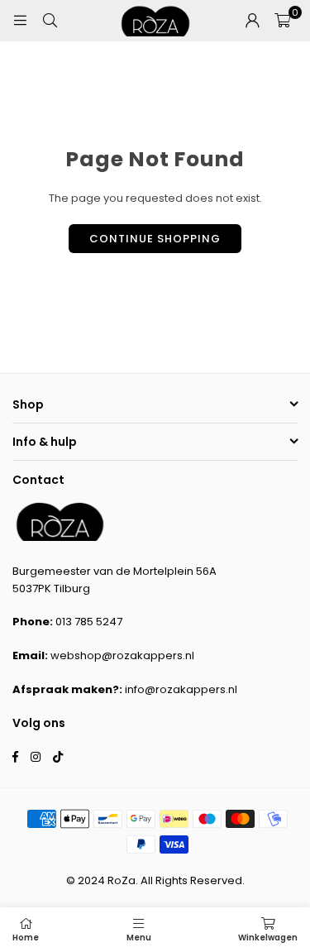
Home (25, 937)
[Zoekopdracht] (49, 20)
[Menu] (20, 20)
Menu (138, 937)
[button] (282, 21)
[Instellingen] (252, 21)
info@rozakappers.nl (181, 689)
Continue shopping (155, 238)
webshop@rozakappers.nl (122, 655)
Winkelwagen (268, 937)
